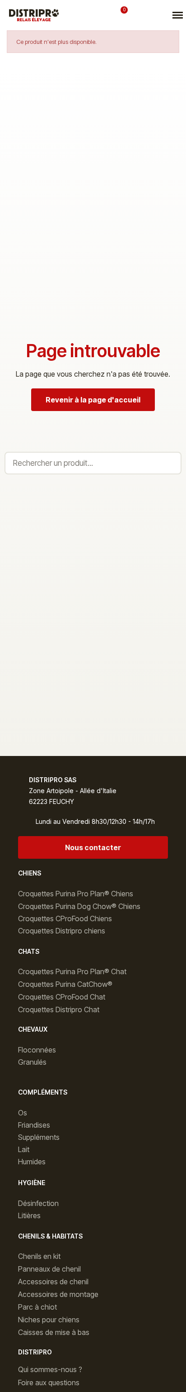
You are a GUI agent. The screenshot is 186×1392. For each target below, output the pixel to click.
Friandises (34, 1124)
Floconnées (37, 1049)
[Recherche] (169, 463)
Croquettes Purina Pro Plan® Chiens (75, 893)
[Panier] (121, 15)
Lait (23, 1149)
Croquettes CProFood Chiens (65, 918)
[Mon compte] (104, 15)
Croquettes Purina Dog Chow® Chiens (79, 906)
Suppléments (39, 1137)
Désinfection (38, 1203)
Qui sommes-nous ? (50, 1369)
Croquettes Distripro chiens (61, 930)
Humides (32, 1161)
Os (22, 1112)
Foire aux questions (48, 1382)
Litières (29, 1215)
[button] (84, 15)
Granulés (32, 1062)
